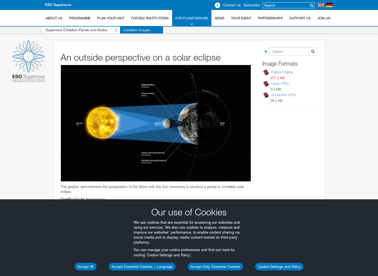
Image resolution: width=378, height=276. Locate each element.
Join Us (323, 18)
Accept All (85, 266)
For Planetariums (191, 18)
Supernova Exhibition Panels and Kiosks (76, 30)
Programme (79, 18)
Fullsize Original (282, 72)
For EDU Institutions (150, 18)
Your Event (241, 18)
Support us (300, 18)
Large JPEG (280, 83)
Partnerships (270, 18)
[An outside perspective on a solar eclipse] (156, 123)
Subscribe (252, 5)
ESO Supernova (58, 5)
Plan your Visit (111, 18)
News (219, 18)
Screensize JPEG (283, 95)
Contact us (232, 5)
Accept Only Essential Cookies (215, 266)
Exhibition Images (136, 30)
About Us (54, 18)
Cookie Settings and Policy (279, 266)
